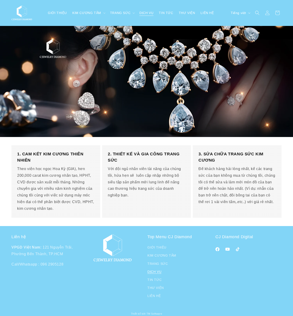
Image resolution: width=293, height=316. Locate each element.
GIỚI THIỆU (156, 247)
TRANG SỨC (157, 264)
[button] (88, 13)
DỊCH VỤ (154, 272)
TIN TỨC (154, 280)
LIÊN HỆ (154, 296)
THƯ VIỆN (155, 288)
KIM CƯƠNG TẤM (161, 255)
